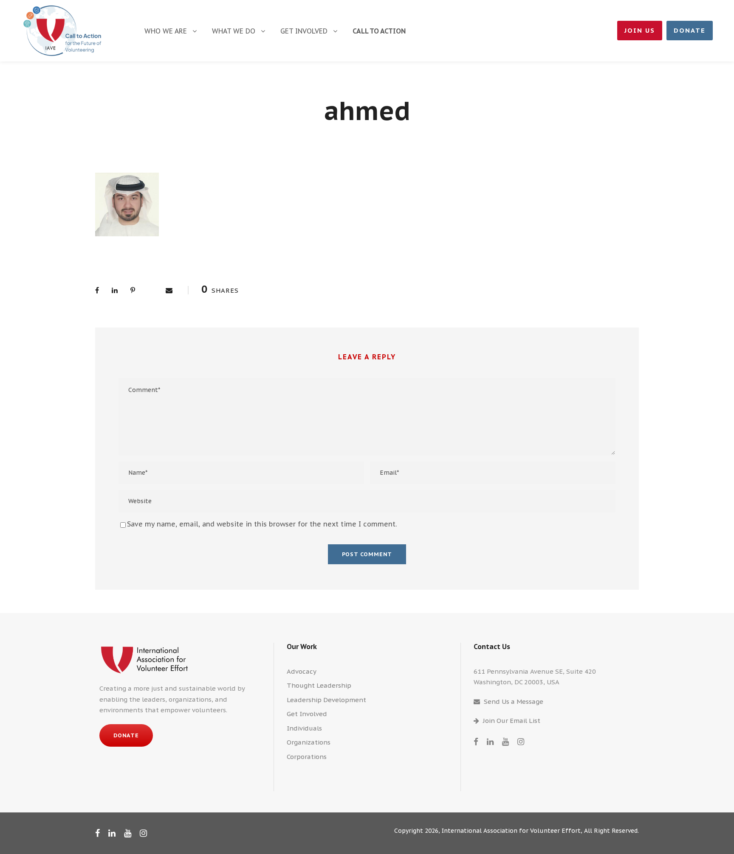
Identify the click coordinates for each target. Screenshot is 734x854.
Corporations (307, 757)
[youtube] (505, 741)
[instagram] (520, 741)
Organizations (308, 742)
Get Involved (303, 31)
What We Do (233, 31)
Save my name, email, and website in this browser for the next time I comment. (262, 524)
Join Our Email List (511, 721)
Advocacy (301, 671)
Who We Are (165, 31)
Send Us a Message (513, 701)
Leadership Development (326, 700)
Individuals (304, 728)
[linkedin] (490, 741)
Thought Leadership (319, 685)
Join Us (639, 30)
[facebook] (476, 741)
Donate (690, 30)
